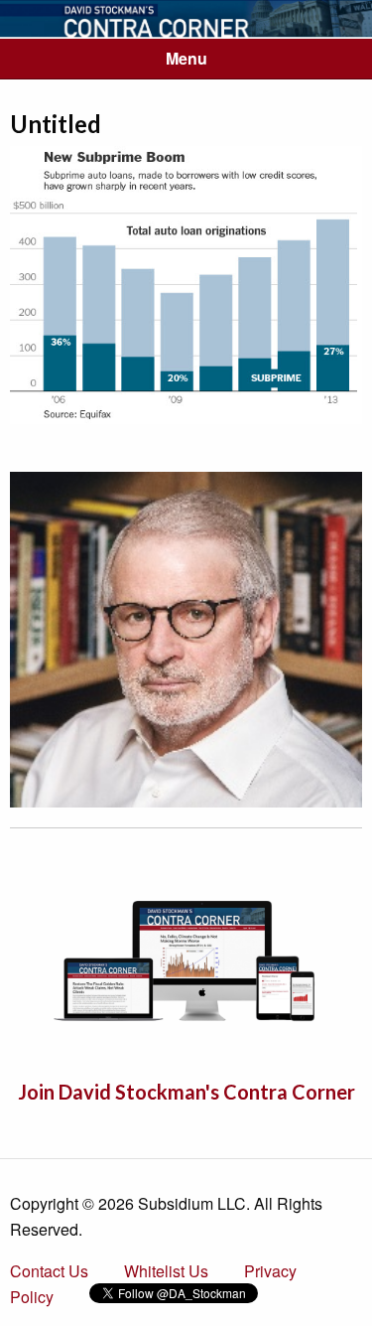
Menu (186, 58)
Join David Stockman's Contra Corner (186, 1092)
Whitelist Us (166, 1270)
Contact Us (49, 1270)
